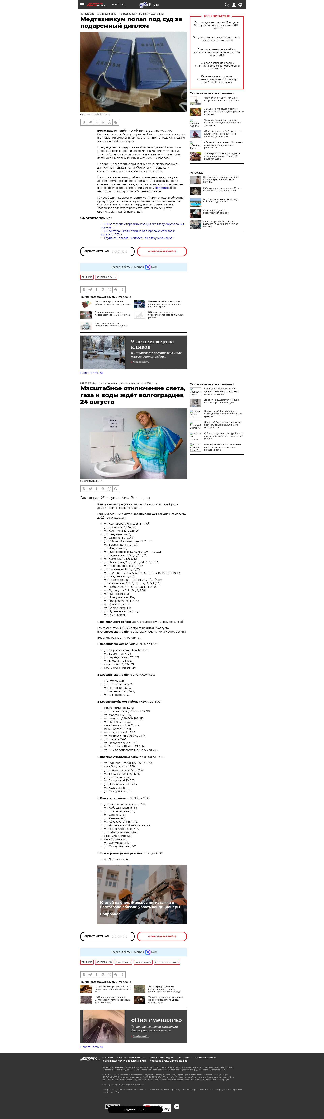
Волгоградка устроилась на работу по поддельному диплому (112, 302)
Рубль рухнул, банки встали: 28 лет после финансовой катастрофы (221, 189)
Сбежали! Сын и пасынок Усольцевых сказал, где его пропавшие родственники (224, 145)
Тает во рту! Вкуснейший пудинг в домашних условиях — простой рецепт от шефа (222, 156)
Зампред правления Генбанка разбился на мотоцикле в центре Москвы (220, 224)
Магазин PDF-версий (205, 1058)
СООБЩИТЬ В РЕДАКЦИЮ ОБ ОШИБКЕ (168, 1061)
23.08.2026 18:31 (88, 383)
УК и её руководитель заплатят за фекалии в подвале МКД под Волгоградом (166, 1000)
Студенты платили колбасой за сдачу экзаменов (138, 238)
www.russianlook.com (98, 114)
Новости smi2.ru (91, 372)
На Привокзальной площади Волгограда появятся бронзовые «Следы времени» (112, 1000)
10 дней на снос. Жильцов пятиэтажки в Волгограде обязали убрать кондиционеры (140, 905)
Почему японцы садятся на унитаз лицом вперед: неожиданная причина (221, 179)
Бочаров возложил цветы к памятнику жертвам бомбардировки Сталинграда (217, 66)
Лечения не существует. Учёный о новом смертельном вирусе (221, 401)
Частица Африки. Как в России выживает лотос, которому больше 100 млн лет (222, 123)
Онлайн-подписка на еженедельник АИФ (124, 1061)
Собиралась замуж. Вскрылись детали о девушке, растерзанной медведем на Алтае (221, 391)
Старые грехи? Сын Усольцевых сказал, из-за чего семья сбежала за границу (223, 414)
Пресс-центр (184, 1058)
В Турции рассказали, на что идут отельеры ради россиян (221, 200)
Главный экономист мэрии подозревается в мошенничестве (112, 313)
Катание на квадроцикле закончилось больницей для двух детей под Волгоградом (217, 79)
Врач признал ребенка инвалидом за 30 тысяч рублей (111, 324)
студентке (162, 187)
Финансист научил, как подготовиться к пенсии (216, 211)
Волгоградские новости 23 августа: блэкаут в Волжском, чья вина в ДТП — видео (216, 25)
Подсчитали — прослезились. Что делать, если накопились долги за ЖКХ (113, 989)
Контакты (107, 1058)
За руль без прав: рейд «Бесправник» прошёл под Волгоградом (216, 39)
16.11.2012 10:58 (87, 13)
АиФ (100, 481)
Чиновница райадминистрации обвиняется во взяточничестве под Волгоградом (164, 304)
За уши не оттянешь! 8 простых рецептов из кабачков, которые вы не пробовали (224, 112)
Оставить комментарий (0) (162, 251)
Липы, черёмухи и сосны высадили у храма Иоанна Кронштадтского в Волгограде (164, 989)
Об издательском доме (161, 1058)
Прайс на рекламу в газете (131, 1058)
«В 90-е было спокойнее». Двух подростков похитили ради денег (222, 99)
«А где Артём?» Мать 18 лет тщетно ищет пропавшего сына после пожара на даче (222, 447)
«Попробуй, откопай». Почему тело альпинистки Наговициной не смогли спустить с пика (222, 134)
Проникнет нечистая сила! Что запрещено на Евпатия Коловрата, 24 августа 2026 (217, 52)
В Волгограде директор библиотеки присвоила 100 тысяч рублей (166, 315)
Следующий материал (135, 1110)
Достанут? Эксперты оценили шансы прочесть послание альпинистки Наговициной (223, 425)
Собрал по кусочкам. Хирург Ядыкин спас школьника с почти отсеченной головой (223, 436)
